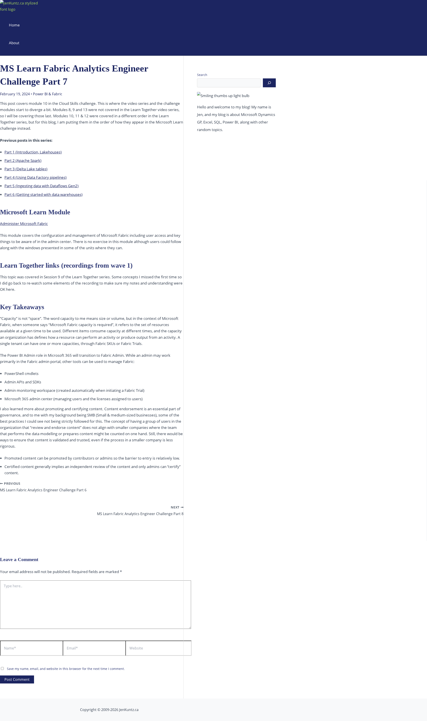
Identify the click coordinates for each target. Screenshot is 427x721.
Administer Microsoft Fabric (24, 223)
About (14, 42)
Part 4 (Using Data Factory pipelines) (35, 177)
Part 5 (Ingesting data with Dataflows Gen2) (41, 185)
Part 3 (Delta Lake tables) (25, 168)
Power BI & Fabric (47, 94)
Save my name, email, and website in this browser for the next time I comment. (66, 669)
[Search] (269, 82)
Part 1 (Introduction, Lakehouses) (33, 152)
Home (14, 25)
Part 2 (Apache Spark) (22, 160)
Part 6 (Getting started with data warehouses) (43, 194)
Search (202, 75)
